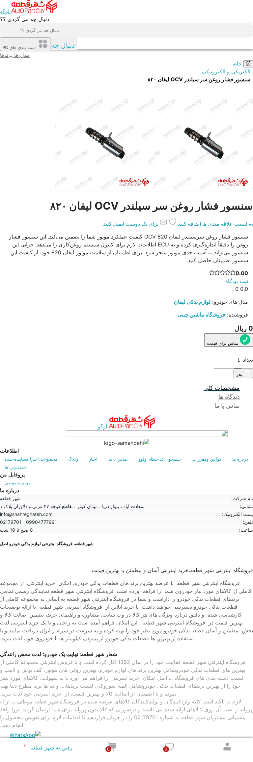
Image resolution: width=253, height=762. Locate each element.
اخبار (93, 459)
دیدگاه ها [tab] (229, 396)
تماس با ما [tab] (227, 405)
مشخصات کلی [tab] (221, 387)
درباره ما (240, 459)
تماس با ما (118, 459)
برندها (6, 55)
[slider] (228, 273)
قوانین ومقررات (206, 459)
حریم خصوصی (18, 482)
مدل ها (21, 55)
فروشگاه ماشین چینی (201, 314)
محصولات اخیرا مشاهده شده (31, 459)
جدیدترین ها (15, 467)
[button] (170, 746)
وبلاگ (73, 459)
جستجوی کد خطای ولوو (160, 459)
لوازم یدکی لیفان (192, 301)
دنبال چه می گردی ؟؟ (24, 19)
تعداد (248, 359)
